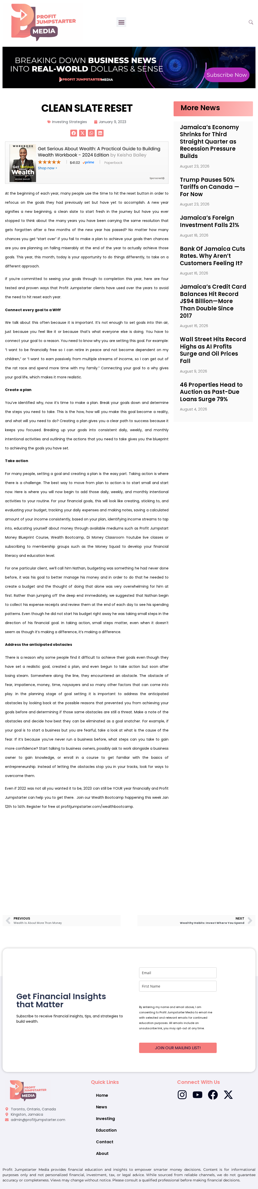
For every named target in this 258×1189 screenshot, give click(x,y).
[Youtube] (197, 1095)
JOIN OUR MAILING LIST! (178, 1048)
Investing (105, 1119)
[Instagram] (182, 1095)
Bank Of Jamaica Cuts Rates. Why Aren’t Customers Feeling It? (212, 256)
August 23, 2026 (194, 166)
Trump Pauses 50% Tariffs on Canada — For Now (209, 187)
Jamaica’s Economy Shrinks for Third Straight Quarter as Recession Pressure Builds (209, 141)
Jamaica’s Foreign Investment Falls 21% (209, 221)
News (101, 1107)
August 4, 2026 (193, 409)
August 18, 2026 (194, 235)
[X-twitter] (228, 1095)
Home (102, 1095)
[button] (121, 22)
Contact (104, 1142)
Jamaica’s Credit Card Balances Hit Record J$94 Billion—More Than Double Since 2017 (213, 301)
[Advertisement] (87, 855)
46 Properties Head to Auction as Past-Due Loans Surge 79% (211, 392)
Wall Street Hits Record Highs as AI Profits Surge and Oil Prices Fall (213, 350)
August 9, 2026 (193, 371)
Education (106, 1130)
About (102, 1153)
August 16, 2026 (194, 273)
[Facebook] (213, 1095)
